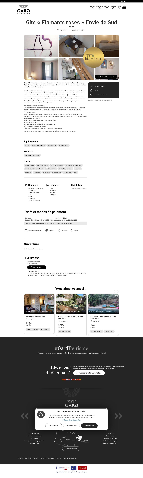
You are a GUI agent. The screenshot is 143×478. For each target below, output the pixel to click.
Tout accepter (89, 426)
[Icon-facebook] (47, 372)
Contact (35, 458)
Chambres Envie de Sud (35, 316)
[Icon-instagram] (52, 372)
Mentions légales (55, 458)
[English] (69, 380)
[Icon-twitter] (58, 372)
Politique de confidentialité (71, 420)
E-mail (97, 90)
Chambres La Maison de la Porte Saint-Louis (103, 317)
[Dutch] (67, 380)
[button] (115, 291)
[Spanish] (80, 380)
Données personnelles (69, 458)
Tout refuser (53, 426)
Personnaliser (71, 426)
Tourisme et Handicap (24, 458)
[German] (74, 380)
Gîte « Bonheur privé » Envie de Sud (70, 317)
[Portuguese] (78, 380)
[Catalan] (63, 380)
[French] (71, 380)
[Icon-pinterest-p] (69, 372)
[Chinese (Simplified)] (65, 380)
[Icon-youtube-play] (63, 372)
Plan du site (44, 458)
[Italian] (76, 380)
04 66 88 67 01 (100, 86)
